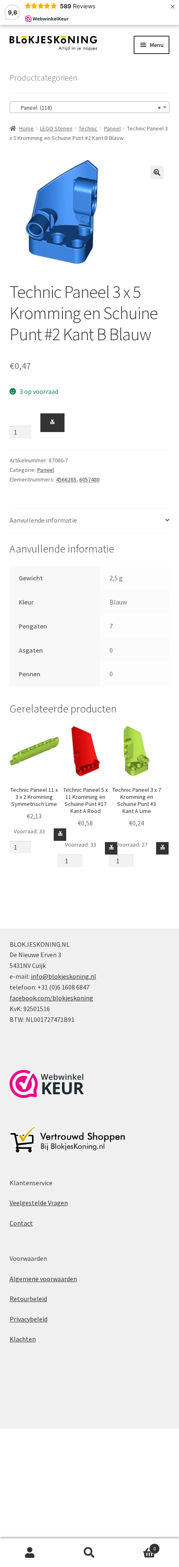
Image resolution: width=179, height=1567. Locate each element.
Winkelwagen (137, 1546)
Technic (88, 128)
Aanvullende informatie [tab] (43, 520)
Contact (21, 1223)
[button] (157, 172)
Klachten (23, 1339)
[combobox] (90, 107)
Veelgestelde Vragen (39, 1203)
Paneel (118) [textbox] (87, 107)
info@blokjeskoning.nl (63, 976)
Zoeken (89, 1553)
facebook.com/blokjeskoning (51, 998)
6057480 (89, 479)
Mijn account (30, 1553)
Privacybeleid (28, 1319)
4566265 (66, 479)
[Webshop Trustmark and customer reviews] (47, 1084)
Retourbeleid (28, 1298)
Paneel (112, 128)
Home (26, 128)
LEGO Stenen (56, 128)
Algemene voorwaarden (43, 1279)
